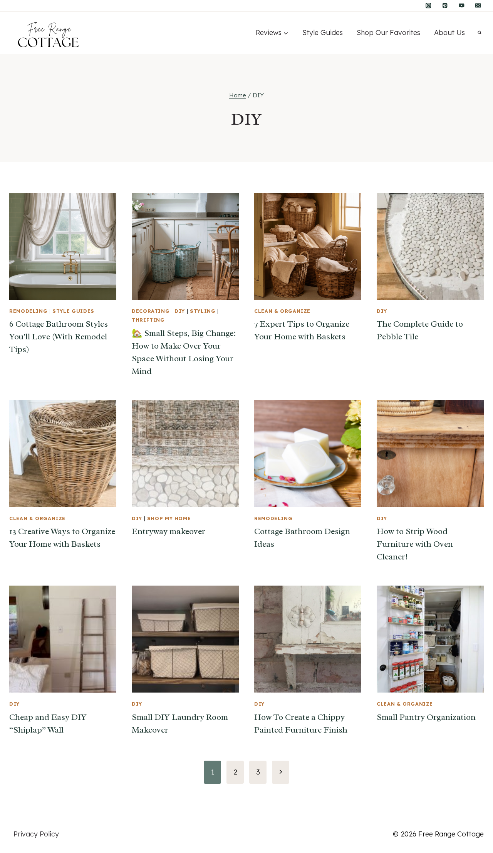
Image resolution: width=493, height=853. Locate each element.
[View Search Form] (479, 33)
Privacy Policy (36, 834)
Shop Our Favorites (388, 32)
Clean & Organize (282, 311)
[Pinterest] (445, 5)
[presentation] (62, 246)
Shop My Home (169, 518)
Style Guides (322, 32)
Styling (202, 311)
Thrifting (148, 320)
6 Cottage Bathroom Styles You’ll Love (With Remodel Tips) (58, 337)
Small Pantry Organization (426, 717)
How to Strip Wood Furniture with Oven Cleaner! (415, 544)
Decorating (150, 311)
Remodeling (28, 311)
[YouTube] (461, 5)
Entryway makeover (168, 531)
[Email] (478, 5)
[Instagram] (428, 5)
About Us (449, 32)
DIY (179, 311)
